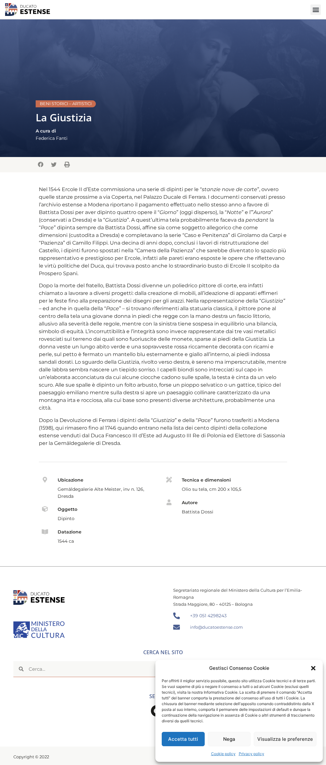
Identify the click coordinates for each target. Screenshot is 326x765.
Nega (229, 739)
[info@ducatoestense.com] (176, 627)
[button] (313, 668)
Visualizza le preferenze (285, 739)
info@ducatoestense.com (216, 627)
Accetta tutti (183, 739)
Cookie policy (223, 753)
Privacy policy (251, 753)
